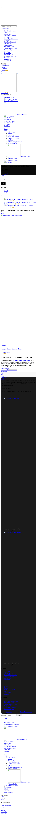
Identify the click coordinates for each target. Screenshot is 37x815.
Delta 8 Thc (7, 34)
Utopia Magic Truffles (27, 199)
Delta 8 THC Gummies (10, 675)
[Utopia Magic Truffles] (12, 199)
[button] (4, 370)
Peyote (6, 51)
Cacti (5, 32)
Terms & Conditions (9, 689)
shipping (6, 694)
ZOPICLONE (8, 60)
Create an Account (6, 805)
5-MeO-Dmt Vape (9, 676)
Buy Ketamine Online (10, 31)
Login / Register (8, 792)
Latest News (7, 692)
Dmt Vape (7, 37)
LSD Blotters (7, 43)
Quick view (4, 371)
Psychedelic (7, 53)
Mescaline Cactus (9, 46)
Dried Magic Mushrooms (11, 39)
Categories (5, 174)
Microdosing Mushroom (10, 48)
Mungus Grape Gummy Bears (11, 349)
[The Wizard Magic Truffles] (15, 202)
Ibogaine (6, 40)
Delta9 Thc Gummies (10, 35)
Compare (6, 790)
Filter (3, 183)
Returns (6, 688)
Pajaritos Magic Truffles (26, 205)
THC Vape (7, 57)
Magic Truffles (8, 45)
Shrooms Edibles (8, 54)
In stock (6, 192)
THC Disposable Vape (10, 56)
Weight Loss (7, 59)
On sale (6, 191)
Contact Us (7, 691)
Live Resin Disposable (10, 42)
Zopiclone (7, 679)
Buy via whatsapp (12, 370)
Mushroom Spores (9, 50)
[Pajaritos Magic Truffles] (12, 205)
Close (2, 175)
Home (2, 210)
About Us (6, 686)
